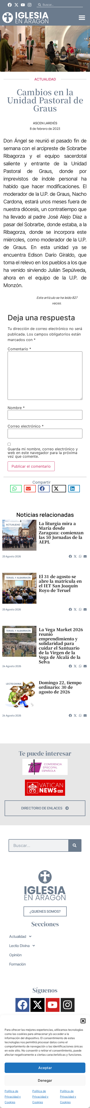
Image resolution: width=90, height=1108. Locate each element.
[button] (83, 1021)
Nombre (16, 408)
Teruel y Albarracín (18, 577)
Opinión (15, 955)
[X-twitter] (16, 4)
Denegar (45, 1080)
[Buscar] (74, 845)
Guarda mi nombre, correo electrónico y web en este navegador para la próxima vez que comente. (43, 452)
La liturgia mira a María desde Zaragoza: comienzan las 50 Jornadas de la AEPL (61, 532)
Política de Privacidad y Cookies (13, 1096)
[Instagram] (29, 4)
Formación (17, 964)
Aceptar (45, 1068)
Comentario (19, 349)
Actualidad (45, 79)
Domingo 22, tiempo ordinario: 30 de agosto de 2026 (60, 687)
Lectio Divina (13, 683)
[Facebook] (9, 4)
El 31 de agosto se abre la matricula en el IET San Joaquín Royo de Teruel (60, 583)
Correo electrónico (26, 426)
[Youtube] (23, 4)
